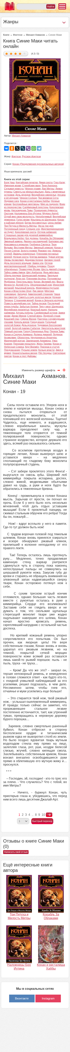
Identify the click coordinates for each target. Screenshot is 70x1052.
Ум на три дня (45, 226)
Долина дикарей (43, 334)
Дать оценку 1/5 (6, 53)
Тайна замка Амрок (14, 272)
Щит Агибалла (34, 272)
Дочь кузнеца (29, 325)
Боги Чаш (9, 182)
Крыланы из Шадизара (43, 219)
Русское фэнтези (31, 156)
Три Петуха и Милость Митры (20, 226)
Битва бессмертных (36, 222)
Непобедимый (44, 216)
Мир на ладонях (49, 204)
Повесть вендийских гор (17, 303)
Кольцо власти (46, 350)
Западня (22, 294)
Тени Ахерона (49, 185)
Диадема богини (34, 260)
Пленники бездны (36, 278)
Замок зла (37, 263)
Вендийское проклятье (16, 309)
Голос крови (23, 219)
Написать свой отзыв (16, 852)
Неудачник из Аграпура (44, 337)
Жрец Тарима (44, 343)
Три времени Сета (48, 198)
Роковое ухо (44, 250)
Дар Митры (48, 188)
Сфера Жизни (28, 319)
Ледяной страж (51, 316)
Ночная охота (20, 257)
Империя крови (12, 185)
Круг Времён (32, 347)
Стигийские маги (31, 185)
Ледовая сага (11, 201)
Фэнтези (17, 35)
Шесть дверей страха (53, 269)
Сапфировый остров (45, 312)
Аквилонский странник (40, 294)
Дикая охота (45, 182)
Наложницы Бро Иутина (27, 213)
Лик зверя (37, 291)
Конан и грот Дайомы (24, 356)
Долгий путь (22, 285)
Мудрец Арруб (50, 213)
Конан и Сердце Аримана (18, 334)
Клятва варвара (38, 257)
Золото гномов (29, 250)
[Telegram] (39, 148)
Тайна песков (39, 303)
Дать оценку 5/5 (24, 53)
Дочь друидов (22, 195)
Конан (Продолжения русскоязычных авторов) (38, 164)
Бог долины (31, 238)
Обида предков (12, 275)
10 (43, 814)
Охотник (8, 213)
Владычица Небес (14, 238)
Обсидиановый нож (41, 285)
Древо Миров (18, 316)
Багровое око (56, 241)
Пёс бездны (45, 353)
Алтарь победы (24, 312)
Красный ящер (39, 309)
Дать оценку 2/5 (11, 53)
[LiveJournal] (22, 148)
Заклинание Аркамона (38, 340)
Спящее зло (33, 229)
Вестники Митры (23, 247)
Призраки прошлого (24, 343)
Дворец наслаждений (35, 241)
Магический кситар (14, 340)
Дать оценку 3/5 (15, 53)
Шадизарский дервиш (34, 275)
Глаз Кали (59, 182)
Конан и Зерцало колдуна (49, 300)
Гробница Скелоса (40, 244)
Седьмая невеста (14, 188)
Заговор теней (52, 260)
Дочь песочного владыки (17, 263)
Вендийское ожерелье (44, 195)
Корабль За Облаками (51, 238)
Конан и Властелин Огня (17, 291)
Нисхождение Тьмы (22, 210)
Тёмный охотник (13, 331)
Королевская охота (25, 232)
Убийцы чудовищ (36, 266)
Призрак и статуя (49, 347)
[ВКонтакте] (6, 148)
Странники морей (24, 300)
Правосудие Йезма (29, 269)
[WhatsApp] (33, 148)
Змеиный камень (13, 241)
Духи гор (20, 278)
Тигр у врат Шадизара (51, 306)
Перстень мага (24, 281)
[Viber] (28, 148)
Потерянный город (14, 229)
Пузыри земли (29, 350)
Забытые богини (29, 306)
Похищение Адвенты (45, 210)
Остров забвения (46, 232)
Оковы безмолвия (14, 260)
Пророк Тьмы (57, 331)
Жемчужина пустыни (47, 288)
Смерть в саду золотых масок (34, 297)
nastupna (49, 815)
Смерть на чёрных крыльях (28, 191)
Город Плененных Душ (36, 331)
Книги (6, 35)
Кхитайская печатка (27, 182)
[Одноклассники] (12, 148)
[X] (17, 148)
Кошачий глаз (11, 319)
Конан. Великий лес (44, 281)
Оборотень (23, 337)
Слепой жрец (34, 316)
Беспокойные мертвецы (26, 204)
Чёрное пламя (33, 188)
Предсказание (12, 350)
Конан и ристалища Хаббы (35, 201)
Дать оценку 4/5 (20, 53)
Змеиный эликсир (43, 247)
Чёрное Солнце (28, 198)
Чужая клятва (55, 257)
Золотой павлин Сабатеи (26, 328)
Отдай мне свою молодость (19, 216)
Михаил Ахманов (35, 35)
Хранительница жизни (24, 353)
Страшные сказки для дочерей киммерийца (28, 235)
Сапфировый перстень (35, 207)
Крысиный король (25, 288)
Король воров (21, 322)
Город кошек (37, 322)
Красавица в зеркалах (16, 244)
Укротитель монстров (53, 328)
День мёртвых (51, 272)
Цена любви (54, 222)
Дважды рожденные (24, 253)
